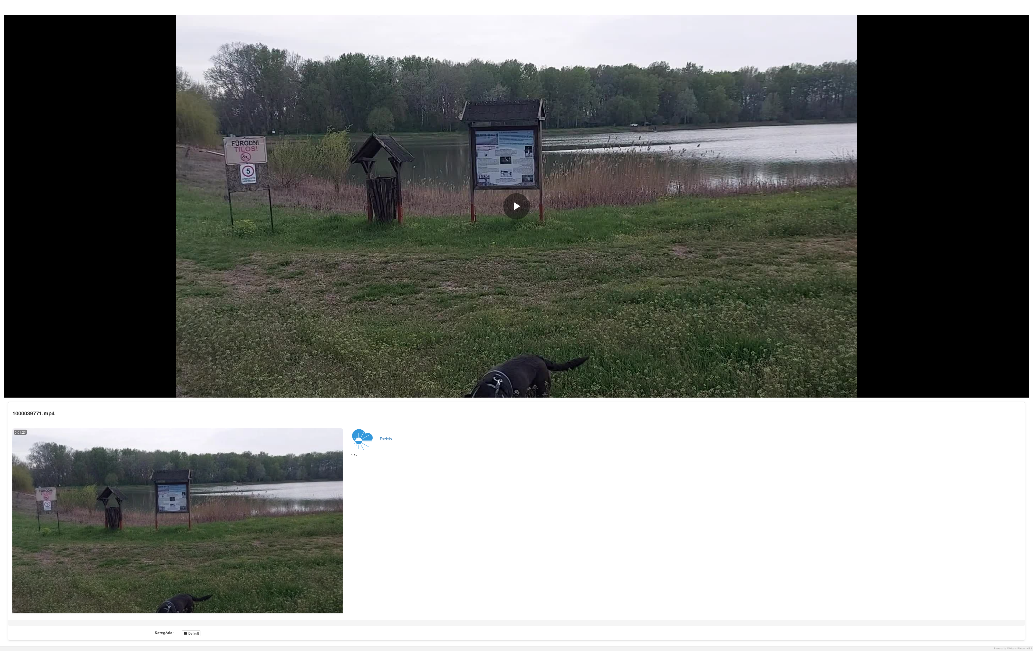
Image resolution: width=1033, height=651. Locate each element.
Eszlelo (386, 438)
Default (193, 633)
